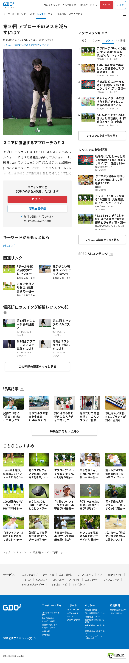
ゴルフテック (91, 579)
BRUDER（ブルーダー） (33, 584)
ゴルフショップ (52, 4)
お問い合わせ (73, 613)
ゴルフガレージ (111, 579)
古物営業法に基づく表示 (95, 626)
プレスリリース (117, 613)
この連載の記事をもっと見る (37, 366)
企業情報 (46, 631)
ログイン (107, 4)
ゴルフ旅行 (58, 579)
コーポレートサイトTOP (51, 614)
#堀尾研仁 (10, 246)
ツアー (24, 14)
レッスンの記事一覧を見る (102, 135)
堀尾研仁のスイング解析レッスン (31, 44)
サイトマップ (73, 610)
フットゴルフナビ (58, 584)
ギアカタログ (76, 14)
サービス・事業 (48, 621)
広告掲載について (118, 610)
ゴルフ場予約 (69, 4)
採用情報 (46, 635)
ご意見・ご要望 (73, 620)
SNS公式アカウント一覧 (17, 638)
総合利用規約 (91, 610)
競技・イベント (115, 574)
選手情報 (61, 14)
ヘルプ (120, 4)
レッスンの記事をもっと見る (102, 239)
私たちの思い (48, 618)
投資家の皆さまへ (50, 625)
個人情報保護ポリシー (95, 613)
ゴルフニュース (85, 574)
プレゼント (74, 579)
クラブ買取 (48, 574)
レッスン (41, 14)
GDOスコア (42, 579)
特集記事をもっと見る (64, 431)
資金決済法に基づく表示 (95, 632)
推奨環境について (93, 617)
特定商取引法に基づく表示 (95, 621)
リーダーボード (11, 14)
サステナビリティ (50, 628)
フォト (51, 14)
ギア (32, 14)
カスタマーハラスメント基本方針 (95, 637)
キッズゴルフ (78, 584)
